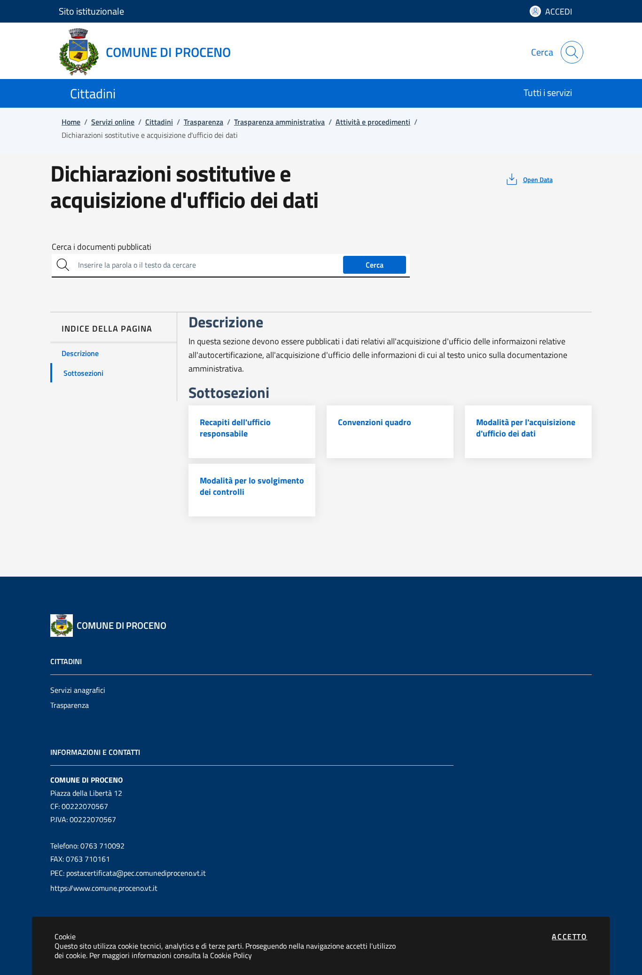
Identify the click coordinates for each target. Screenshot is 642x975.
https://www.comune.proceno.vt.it (103, 888)
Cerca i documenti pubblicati (101, 247)
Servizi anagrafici (77, 690)
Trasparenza (69, 705)
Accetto (569, 936)
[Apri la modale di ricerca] (572, 52)
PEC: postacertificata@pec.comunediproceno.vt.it (128, 873)
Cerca (375, 264)
